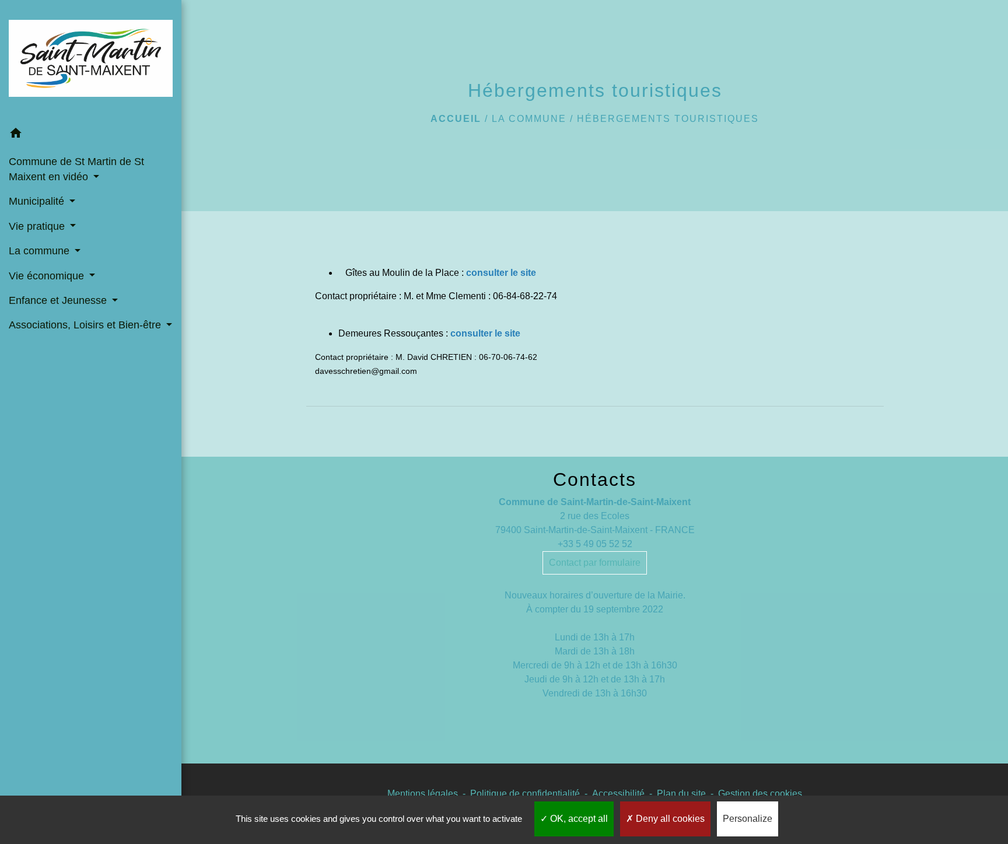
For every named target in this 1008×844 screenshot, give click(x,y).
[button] (91, 135)
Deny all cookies (669, 819)
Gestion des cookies (760, 794)
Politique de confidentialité (525, 794)
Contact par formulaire (594, 563)
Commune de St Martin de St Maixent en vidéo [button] (76, 169)
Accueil (455, 119)
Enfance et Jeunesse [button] (59, 300)
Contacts (594, 479)
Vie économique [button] (48, 276)
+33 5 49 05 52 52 (595, 544)
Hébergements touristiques (668, 119)
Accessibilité (618, 794)
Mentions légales (422, 794)
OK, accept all (578, 819)
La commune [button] (40, 251)
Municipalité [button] (38, 201)
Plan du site (681, 794)
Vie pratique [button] (38, 226)
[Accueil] (91, 60)
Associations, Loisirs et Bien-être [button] (86, 325)
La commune (529, 119)
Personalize (747, 819)
